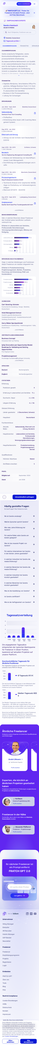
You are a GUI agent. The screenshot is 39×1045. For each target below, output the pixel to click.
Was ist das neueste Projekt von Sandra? (15, 544)
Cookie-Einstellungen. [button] (11, 1036)
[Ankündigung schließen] (34, 13)
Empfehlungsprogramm (11, 955)
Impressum (7, 1014)
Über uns (6, 979)
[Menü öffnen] (34, 4)
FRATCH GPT (7, 976)
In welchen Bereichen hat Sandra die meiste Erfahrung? (17, 568)
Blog (4, 986)
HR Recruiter (7, 931)
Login (4, 965)
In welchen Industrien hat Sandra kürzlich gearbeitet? (16, 576)
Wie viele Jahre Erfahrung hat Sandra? (14, 529)
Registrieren (7, 962)
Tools (4, 983)
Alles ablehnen (10, 1041)
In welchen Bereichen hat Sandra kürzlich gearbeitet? (16, 584)
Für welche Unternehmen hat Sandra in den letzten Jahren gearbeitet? (17, 552)
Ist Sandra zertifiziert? (12, 596)
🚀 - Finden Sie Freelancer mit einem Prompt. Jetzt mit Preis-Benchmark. (17, 13)
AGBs (5, 1004)
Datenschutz (7, 1007)
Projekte (5, 959)
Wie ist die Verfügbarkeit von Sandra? (17, 602)
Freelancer (6, 952)
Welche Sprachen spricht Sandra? (16, 522)
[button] (12, 41)
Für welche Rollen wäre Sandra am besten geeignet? (16, 536)
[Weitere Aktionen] (4, 497)
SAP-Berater (7, 938)
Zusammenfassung (10, 46)
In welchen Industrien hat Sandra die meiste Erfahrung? (17, 560)
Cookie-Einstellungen (10, 1000)
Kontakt (5, 1011)
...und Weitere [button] (19, 210)
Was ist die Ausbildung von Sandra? (17, 591)
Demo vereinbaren (24, 4)
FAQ (4, 990)
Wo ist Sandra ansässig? (12, 516)
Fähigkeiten (24, 46)
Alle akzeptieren (28, 1041)
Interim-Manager (9, 934)
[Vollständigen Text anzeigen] (19, 75)
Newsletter (6, 941)
